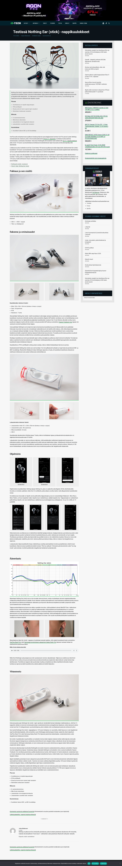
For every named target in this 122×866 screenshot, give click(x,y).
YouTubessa (95, 192)
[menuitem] (26, 23)
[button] (103, 23)
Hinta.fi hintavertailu (89, 297)
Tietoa (60, 23)
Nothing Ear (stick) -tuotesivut (19, 164)
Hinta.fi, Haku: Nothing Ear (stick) (20, 166)
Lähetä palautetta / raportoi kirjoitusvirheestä (23, 814)
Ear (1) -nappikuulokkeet (70, 141)
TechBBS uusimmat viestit (95, 216)
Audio (39, 35)
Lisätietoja (103, 863)
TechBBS (52, 23)
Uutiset (26, 23)
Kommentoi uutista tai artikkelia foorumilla (22, 811)
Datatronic (93, 103)
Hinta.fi (67, 23)
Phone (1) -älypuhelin (49, 139)
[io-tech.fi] (16, 23)
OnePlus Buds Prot (15, 642)
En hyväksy (95, 863)
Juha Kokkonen (23, 828)
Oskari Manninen (25, 35)
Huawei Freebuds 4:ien (65, 322)
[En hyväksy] (120, 863)
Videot (45, 23)
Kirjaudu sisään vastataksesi (26, 836)
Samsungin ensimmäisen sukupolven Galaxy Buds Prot (40, 642)
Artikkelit (35, 23)
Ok (89, 863)
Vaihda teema (83, 23)
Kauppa (74, 23)
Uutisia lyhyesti (91, 45)
